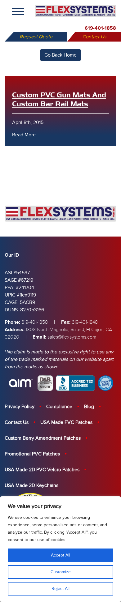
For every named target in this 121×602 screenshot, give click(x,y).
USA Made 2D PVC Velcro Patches (42, 470)
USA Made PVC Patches (66, 422)
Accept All (60, 555)
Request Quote (36, 37)
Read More (24, 135)
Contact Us (94, 37)
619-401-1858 (100, 28)
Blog (89, 406)
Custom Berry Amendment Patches (43, 438)
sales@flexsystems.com (71, 337)
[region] (60, 549)
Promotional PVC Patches (32, 454)
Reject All (60, 588)
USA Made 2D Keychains (31, 485)
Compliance (59, 406)
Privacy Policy (19, 406)
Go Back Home (60, 55)
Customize (61, 571)
